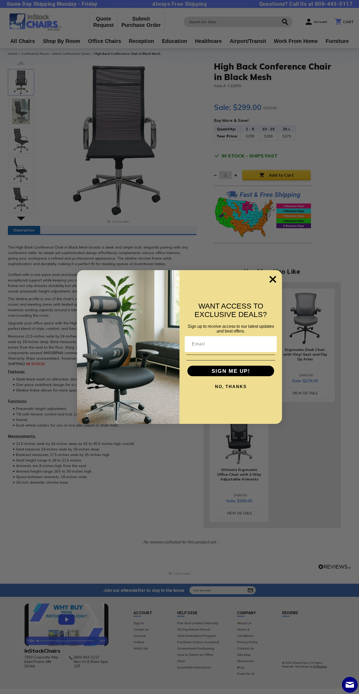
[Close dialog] (272, 279)
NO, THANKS (231, 386)
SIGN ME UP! (231, 371)
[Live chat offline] (350, 685)
